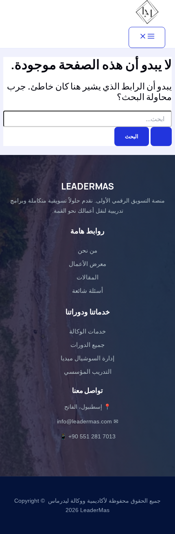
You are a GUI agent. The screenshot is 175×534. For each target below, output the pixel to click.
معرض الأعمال (87, 264)
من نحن (87, 250)
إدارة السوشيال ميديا (87, 358)
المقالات (87, 277)
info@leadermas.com (84, 421)
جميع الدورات (87, 345)
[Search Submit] (161, 136)
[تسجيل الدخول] (37, 15)
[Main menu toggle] (147, 37)
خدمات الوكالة (87, 331)
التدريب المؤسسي (88, 371)
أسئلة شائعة (87, 290)
